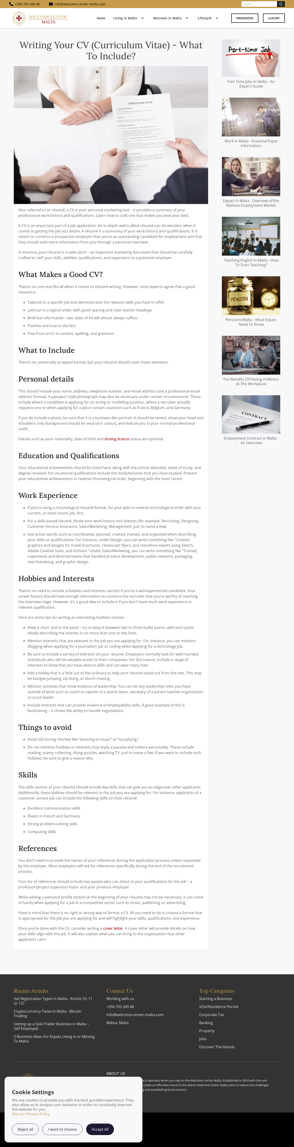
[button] (127, 18)
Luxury (274, 18)
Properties (244, 18)
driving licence (117, 438)
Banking (206, 1022)
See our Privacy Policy (31, 1113)
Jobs (202, 1038)
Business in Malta (167, 18)
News (101, 18)
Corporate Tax (211, 1014)
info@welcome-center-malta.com (135, 1014)
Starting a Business (215, 998)
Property (207, 1030)
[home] (39, 18)
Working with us (120, 998)
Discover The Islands (217, 1046)
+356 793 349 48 (120, 1006)
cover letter (113, 928)
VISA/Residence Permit (218, 1006)
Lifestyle (205, 18)
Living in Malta (125, 18)
